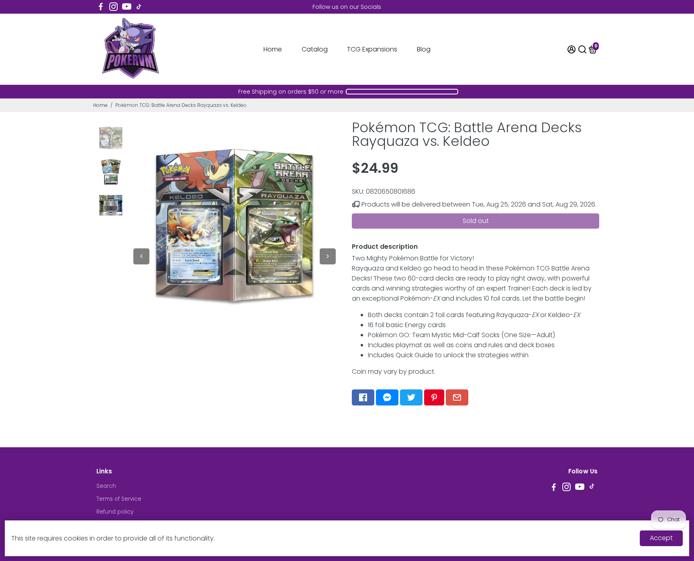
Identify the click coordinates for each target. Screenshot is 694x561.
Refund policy (114, 512)
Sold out (476, 220)
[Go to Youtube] (127, 7)
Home (272, 49)
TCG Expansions (372, 49)
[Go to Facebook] (100, 7)
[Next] (328, 256)
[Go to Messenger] (387, 397)
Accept (661, 538)
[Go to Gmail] (457, 397)
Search (106, 486)
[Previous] (141, 256)
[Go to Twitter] (411, 397)
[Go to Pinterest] (434, 397)
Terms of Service (118, 499)
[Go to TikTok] (139, 7)
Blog (424, 49)
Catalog (315, 49)
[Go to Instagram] (113, 7)
